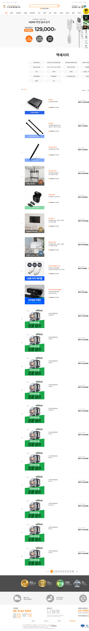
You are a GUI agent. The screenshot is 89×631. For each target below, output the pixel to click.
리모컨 (36, 81)
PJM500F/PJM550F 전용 (71, 62)
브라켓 (71, 71)
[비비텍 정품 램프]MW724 (53, 456)
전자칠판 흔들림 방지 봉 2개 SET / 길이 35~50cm (55, 125)
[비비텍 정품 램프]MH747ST (53, 504)
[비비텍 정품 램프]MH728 (53, 433)
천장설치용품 (36, 76)
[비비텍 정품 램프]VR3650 (53, 338)
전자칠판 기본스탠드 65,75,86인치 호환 (54, 172)
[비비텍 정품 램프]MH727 (53, 528)
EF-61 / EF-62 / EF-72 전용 (53, 67)
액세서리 (62, 54)
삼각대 (53, 71)
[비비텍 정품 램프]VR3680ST (53, 314)
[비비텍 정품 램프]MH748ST (53, 409)
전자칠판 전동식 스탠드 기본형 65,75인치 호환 (56, 220)
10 (73, 571)
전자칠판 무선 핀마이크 (54, 195)
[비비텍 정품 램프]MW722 (53, 551)
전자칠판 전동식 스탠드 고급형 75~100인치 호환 (56, 243)
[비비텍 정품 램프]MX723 (53, 480)
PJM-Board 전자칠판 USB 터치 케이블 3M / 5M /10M (56, 267)
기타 (54, 81)
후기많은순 (84, 90)
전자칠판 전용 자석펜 (54, 148)
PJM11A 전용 (36, 62)
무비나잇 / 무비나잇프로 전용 (53, 62)
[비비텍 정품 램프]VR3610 (53, 361)
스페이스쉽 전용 (36, 67)
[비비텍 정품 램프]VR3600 (53, 385)
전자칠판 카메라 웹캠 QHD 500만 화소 (55, 291)
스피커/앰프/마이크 (71, 76)
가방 (36, 71)
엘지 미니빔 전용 (71, 67)
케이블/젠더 (53, 76)
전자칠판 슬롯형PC (53, 100)
